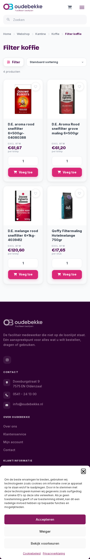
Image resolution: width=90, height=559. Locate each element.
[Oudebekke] (23, 323)
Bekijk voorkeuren (45, 543)
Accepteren (45, 519)
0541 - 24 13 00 (24, 394)
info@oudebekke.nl (28, 404)
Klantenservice (14, 434)
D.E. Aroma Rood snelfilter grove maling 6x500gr (66, 128)
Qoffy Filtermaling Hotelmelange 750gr (67, 235)
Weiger (45, 531)
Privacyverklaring (54, 553)
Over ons (10, 426)
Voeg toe (26, 172)
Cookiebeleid (32, 553)
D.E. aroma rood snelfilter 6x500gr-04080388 (21, 131)
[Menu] (82, 7)
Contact (9, 450)
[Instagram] (7, 360)
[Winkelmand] (69, 7)
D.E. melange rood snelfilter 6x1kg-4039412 (23, 235)
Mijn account (13, 442)
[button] (83, 471)
